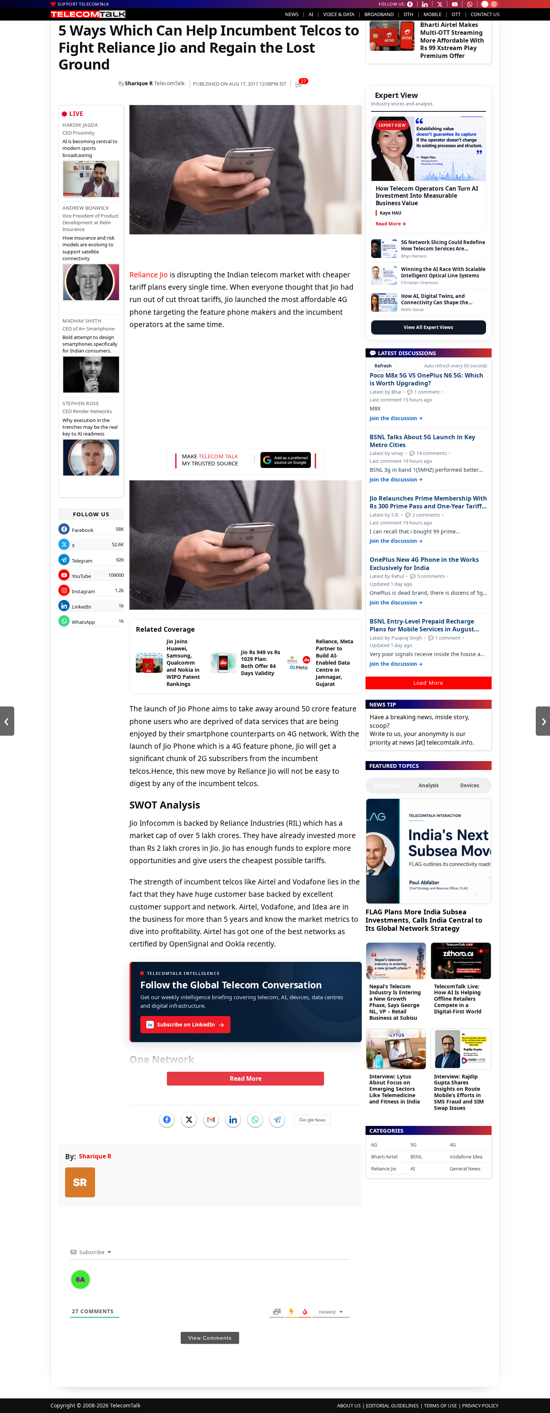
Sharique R (139, 83)
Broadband (379, 14)
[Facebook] (166, 1119)
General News (465, 1168)
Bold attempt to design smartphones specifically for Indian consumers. (89, 344)
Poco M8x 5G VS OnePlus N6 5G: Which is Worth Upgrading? (426, 379)
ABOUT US (349, 1405)
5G (413, 1144)
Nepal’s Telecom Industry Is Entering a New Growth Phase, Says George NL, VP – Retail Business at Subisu (395, 1002)
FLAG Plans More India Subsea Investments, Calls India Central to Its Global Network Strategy (424, 919)
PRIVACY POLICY (480, 1405)
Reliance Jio (148, 275)
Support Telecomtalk (83, 4)
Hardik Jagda (80, 124)
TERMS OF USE (440, 1405)
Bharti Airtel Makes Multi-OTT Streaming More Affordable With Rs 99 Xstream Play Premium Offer (452, 40)
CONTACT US (485, 14)
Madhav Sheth (81, 320)
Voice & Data (338, 14)
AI (311, 14)
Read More (246, 1078)
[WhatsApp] (255, 1119)
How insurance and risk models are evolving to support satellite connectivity (88, 248)
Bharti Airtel (384, 1156)
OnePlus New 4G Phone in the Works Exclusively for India (424, 564)
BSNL (416, 1156)
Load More (428, 682)
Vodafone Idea (466, 1156)
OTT (456, 14)
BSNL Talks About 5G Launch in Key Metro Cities (422, 441)
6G (374, 1144)
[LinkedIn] (233, 1119)
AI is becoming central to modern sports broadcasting (89, 148)
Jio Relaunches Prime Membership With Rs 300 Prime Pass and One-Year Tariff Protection (428, 502)
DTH (408, 14)
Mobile (432, 14)
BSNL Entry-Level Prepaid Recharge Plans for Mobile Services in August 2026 (422, 625)
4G (453, 1144)
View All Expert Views (428, 327)
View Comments (210, 1338)
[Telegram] (277, 1119)
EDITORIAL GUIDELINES (392, 1405)
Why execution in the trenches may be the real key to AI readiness (89, 427)
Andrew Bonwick (85, 207)
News (292, 14)
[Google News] (312, 1119)
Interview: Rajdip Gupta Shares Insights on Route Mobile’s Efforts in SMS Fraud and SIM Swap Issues (459, 1092)
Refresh (383, 366)
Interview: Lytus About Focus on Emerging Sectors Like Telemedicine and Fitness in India (394, 1089)
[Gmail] (211, 1119)
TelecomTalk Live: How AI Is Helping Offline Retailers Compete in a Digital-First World (458, 999)
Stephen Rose (80, 403)
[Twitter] (188, 1119)
